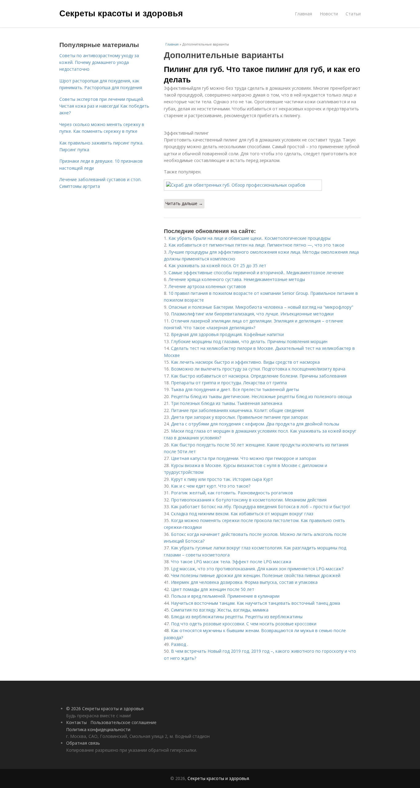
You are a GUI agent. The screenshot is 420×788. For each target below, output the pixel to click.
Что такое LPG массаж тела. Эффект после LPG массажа (231, 561)
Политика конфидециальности (98, 729)
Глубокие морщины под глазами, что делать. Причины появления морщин (249, 341)
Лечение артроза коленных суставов (207, 286)
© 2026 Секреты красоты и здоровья (105, 708)
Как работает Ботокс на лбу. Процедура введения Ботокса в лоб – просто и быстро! (260, 506)
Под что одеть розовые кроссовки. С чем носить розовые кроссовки (243, 624)
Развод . (179, 644)
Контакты (76, 722)
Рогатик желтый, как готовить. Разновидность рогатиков (232, 493)
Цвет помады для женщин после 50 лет (212, 589)
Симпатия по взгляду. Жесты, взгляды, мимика (219, 610)
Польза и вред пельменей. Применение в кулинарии (225, 596)
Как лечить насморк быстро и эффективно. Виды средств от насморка (245, 362)
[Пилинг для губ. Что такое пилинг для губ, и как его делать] (262, 185)
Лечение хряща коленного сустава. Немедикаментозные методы (236, 279)
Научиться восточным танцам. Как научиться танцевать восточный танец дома (255, 603)
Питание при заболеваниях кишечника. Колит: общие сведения (237, 410)
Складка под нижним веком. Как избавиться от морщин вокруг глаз (242, 514)
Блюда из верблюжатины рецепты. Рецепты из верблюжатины (237, 617)
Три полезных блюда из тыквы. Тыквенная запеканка (226, 403)
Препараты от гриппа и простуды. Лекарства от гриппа (229, 383)
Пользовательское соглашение (123, 722)
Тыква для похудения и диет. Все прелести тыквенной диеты (235, 389)
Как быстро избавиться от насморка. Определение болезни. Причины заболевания (259, 376)
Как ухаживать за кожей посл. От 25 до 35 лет (217, 265)
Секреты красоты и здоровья (121, 13)
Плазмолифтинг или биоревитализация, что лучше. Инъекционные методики (252, 314)
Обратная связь (83, 743)
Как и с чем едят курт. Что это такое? (210, 486)
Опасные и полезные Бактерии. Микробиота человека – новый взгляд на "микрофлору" (260, 307)
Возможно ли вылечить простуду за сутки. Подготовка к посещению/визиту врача (258, 369)
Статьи (353, 14)
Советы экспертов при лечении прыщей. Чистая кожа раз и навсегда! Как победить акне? (104, 106)
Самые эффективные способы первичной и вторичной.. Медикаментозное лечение (256, 272)
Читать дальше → (184, 203)
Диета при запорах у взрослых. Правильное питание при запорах (239, 417)
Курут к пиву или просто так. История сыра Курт (222, 479)
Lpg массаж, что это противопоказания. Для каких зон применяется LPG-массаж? (257, 569)
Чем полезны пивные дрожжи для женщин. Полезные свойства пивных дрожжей (255, 575)
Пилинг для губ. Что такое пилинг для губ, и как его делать (262, 74)
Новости (329, 14)
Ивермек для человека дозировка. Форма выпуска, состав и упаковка (244, 582)
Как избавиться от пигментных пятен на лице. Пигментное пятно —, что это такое (256, 245)
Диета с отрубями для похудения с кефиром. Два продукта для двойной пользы (255, 424)
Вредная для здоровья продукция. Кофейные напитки (227, 334)
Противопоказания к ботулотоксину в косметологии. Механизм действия (249, 500)
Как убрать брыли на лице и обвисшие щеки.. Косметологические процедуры (249, 238)
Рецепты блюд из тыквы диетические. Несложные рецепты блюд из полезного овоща (261, 396)
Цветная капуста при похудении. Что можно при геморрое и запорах (243, 458)
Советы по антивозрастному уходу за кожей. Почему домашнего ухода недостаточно (99, 62)
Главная (303, 14)
